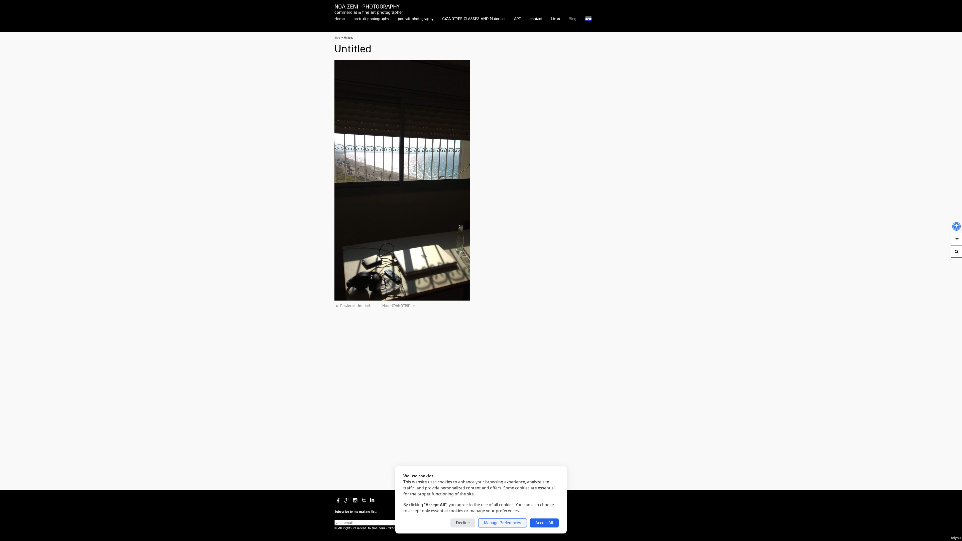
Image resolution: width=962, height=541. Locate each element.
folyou (956, 538)
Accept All (544, 523)
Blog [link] (337, 37)
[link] (352, 306)
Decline (463, 523)
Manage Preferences (502, 523)
